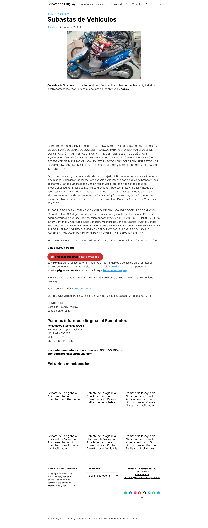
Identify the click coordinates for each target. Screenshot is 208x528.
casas (51, 479)
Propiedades (117, 4)
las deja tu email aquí (75, 256)
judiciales (63, 482)
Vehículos (137, 4)
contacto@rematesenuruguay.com (142, 477)
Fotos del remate (82, 288)
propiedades (54, 476)
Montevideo (54, 485)
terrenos (52, 482)
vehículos (68, 476)
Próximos (156, 4)
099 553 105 (109, 350)
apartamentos (62, 479)
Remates (52, 27)
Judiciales (101, 4)
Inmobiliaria (87, 4)
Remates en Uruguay (61, 4)
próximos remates (121, 266)
